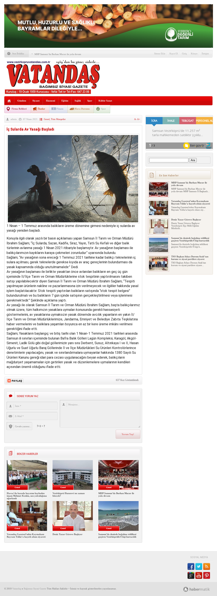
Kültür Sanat (105, 100)
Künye (194, 53)
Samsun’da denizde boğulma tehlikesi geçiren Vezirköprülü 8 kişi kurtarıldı (117, 535)
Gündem (21, 100)
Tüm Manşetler (58, 119)
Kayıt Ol (174, 53)
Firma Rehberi (19, 108)
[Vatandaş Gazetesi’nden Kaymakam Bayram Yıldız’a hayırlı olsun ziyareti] (158, 214)
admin (14, 119)
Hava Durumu (82, 108)
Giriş (184, 53)
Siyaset (36, 100)
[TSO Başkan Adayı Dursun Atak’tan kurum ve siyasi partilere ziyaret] (158, 269)
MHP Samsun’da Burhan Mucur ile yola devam (58, 54)
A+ (138, 119)
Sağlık (78, 100)
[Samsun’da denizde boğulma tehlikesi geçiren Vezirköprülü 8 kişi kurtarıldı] (158, 251)
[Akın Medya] (185, 589)
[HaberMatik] (201, 589)
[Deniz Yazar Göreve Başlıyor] (158, 232)
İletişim (205, 53)
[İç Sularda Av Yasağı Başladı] (73, 222)
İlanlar (41, 108)
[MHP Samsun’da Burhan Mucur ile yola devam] (158, 195)
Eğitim (64, 100)
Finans (60, 108)
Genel (47, 119)
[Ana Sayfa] (9, 101)
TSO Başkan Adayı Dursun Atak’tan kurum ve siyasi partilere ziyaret (189, 257)
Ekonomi (50, 100)
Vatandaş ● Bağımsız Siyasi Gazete (29, 588)
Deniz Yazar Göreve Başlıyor (67, 534)
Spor (89, 100)
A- (135, 119)
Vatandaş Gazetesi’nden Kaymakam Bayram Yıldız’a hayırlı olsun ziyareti (26, 535)
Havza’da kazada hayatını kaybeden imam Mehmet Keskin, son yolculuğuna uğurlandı (27, 496)
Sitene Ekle (159, 53)
